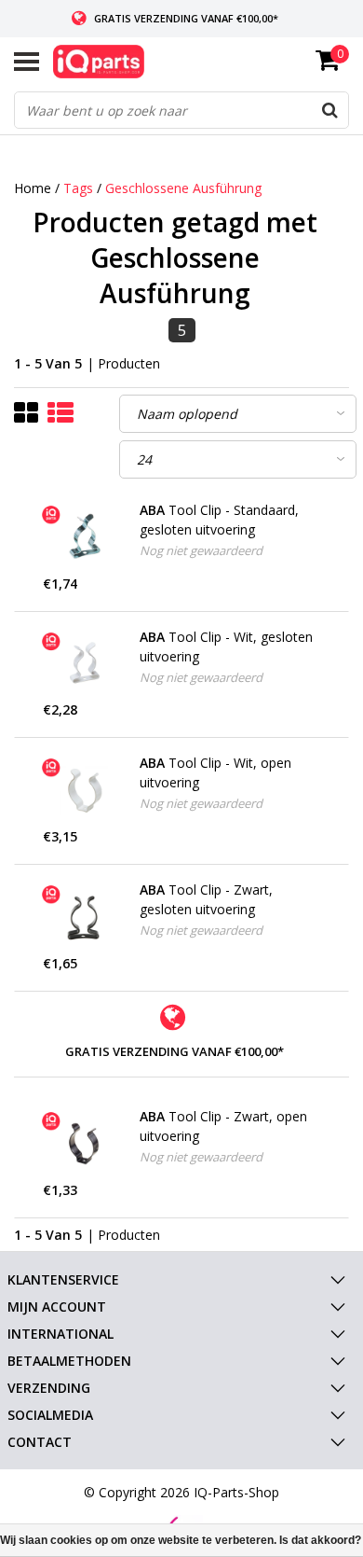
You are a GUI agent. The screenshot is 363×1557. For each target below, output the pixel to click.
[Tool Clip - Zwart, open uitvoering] (84, 1143)
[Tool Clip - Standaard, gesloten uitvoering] (84, 537)
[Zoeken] (329, 110)
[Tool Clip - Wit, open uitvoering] (84, 790)
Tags (78, 188)
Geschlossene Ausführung (183, 188)
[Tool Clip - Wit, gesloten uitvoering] (84, 664)
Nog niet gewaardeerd (201, 550)
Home (32, 188)
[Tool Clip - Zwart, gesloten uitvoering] (84, 917)
